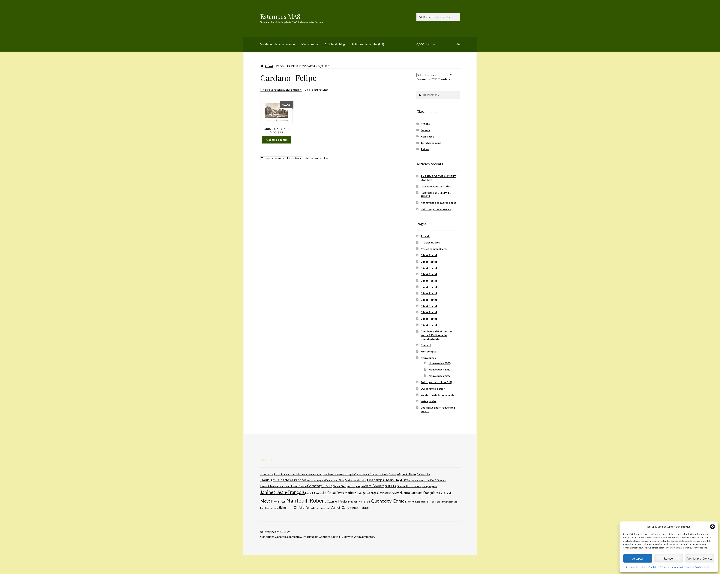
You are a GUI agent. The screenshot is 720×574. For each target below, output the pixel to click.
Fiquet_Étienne (299, 486)
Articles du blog (335, 44)
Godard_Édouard (372, 486)
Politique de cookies (636, 567)
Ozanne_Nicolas (337, 501)
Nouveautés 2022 (439, 375)
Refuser (669, 558)
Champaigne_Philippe (402, 474)
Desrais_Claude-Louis (419, 480)
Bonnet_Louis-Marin (292, 474)
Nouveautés (428, 357)
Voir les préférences (699, 558)
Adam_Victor (266, 474)
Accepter (638, 558)
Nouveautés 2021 (439, 369)
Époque (425, 130)
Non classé (427, 136)
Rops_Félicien (271, 508)
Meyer (266, 500)
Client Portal (429, 255)
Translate (444, 79)
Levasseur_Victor (389, 492)
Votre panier (428, 401)
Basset (277, 474)
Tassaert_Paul (323, 507)
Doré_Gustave (438, 480)
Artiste (425, 123)
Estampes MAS (280, 16)
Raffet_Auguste (412, 501)
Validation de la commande (277, 44)
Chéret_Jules (423, 474)
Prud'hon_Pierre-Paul (359, 501)
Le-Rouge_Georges (365, 492)
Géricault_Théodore (409, 486)
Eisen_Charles (269, 486)
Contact (426, 345)
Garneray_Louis (319, 486)
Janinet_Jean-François (282, 492)
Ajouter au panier (276, 139)
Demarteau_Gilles (334, 480)
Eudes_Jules (284, 486)
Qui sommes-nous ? (433, 388)
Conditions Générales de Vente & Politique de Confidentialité (679, 567)
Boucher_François (312, 474)
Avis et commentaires (434, 248)
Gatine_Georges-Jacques (346, 486)
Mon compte (309, 44)
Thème (425, 149)
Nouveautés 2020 (439, 363)
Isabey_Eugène (429, 486)
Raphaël (424, 501)
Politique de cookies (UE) (368, 44)
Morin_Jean (279, 501)
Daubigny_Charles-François (283, 480)
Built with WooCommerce (357, 536)
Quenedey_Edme (388, 500)
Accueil (269, 66)
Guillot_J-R (390, 486)
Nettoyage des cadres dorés (438, 202)
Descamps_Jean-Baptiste (388, 480)
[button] (712, 526)
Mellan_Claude (444, 492)
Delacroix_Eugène (316, 480)
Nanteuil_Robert (306, 500)
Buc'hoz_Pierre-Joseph (338, 474)
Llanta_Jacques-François (418, 493)
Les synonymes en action (436, 186)
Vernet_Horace (359, 507)
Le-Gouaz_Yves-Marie (338, 492)
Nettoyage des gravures (436, 209)
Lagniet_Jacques (313, 492)
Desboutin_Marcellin (355, 480)
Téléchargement (431, 142)
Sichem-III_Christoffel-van (297, 507)
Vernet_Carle (340, 507)
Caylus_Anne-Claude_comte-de (371, 474)
